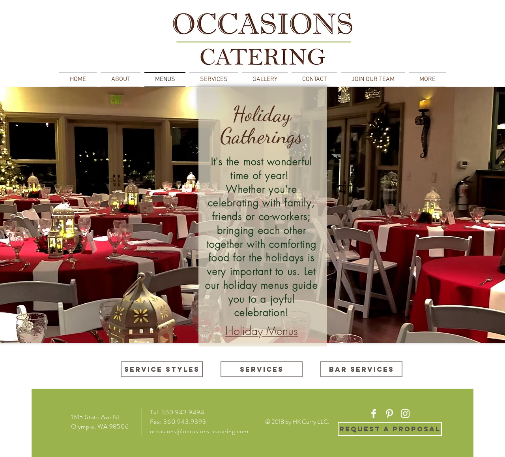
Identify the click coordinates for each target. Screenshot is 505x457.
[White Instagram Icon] (405, 413)
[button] (426, 79)
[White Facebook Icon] (374, 413)
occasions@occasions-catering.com (199, 431)
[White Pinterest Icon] (389, 413)
